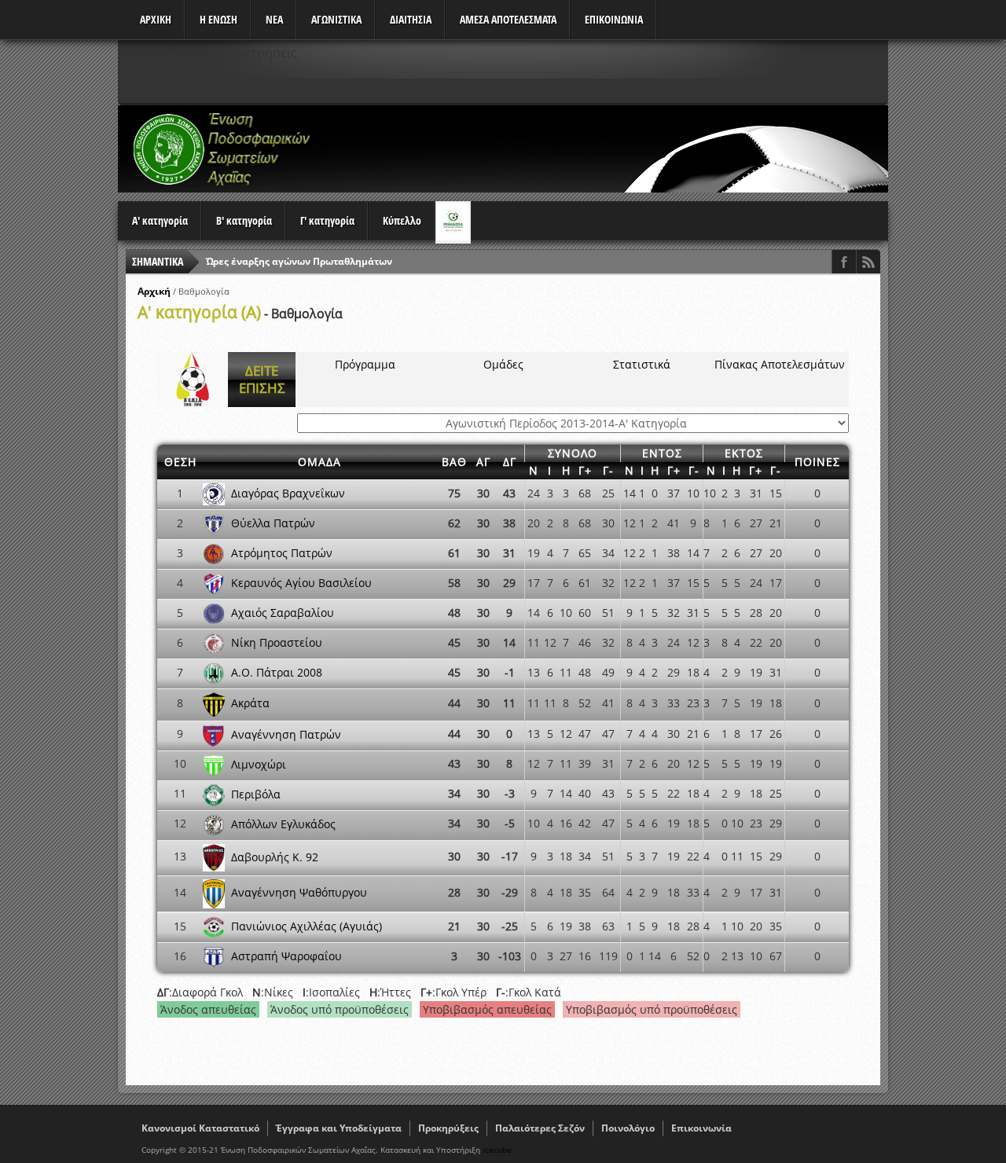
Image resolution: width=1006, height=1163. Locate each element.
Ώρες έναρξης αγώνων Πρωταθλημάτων (299, 261)
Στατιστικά (641, 364)
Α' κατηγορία (160, 220)
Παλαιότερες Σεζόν (540, 1128)
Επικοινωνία (701, 1128)
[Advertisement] (602, 148)
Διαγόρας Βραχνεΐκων (288, 493)
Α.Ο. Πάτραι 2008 (276, 672)
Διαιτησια (410, 19)
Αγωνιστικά (336, 19)
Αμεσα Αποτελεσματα (508, 19)
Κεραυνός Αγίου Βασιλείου (301, 582)
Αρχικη (155, 19)
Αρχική (154, 291)
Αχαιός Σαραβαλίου (282, 612)
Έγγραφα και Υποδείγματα (339, 1128)
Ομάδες (503, 364)
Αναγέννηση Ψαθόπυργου (299, 892)
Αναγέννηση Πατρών (286, 733)
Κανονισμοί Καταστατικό (200, 1128)
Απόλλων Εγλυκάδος (283, 823)
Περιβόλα (256, 793)
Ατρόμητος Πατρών (281, 552)
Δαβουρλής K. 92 (274, 856)
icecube (497, 1149)
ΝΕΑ (274, 19)
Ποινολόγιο (628, 1128)
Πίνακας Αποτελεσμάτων (779, 364)
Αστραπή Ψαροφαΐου (286, 955)
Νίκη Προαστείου (276, 642)
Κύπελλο (402, 220)
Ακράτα (250, 702)
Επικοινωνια (614, 19)
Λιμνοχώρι (258, 763)
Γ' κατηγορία (327, 220)
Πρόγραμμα (365, 364)
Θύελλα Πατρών (273, 522)
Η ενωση (218, 19)
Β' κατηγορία (244, 220)
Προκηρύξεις (448, 1128)
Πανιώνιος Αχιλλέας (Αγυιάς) (306, 926)
